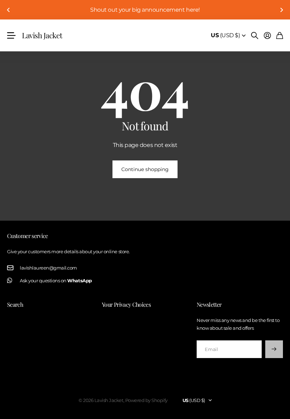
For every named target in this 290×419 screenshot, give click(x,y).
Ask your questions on (56, 280)
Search (15, 304)
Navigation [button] (11, 35)
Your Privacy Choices (126, 304)
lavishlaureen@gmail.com (48, 268)
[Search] (254, 35)
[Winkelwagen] (279, 35)
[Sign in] (267, 35)
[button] (8, 9)
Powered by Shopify (146, 400)
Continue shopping (145, 169)
